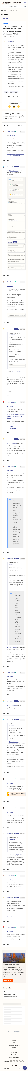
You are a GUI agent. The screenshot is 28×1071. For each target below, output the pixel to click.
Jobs (14, 1050)
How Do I (5, 18)
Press (14, 1047)
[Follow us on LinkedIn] (14, 1061)
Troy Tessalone (11, 131)
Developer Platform (14, 1045)
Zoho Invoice (13, 92)
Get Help (3, 10)
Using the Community (9, 994)
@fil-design (12, 135)
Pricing (14, 1040)
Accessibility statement (19, 1035)
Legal (16, 1068)
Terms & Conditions (8, 1035)
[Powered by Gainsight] (14, 1032)
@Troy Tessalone (13, 171)
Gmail (6, 92)
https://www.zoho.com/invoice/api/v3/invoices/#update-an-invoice (16, 416)
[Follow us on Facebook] (11, 1061)
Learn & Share (13, 10)
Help (14, 1042)
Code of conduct (8, 991)
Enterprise (14, 1052)
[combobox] (14, 6)
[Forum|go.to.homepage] (11, 3)
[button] (24, 2)
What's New (4, 14)
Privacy (21, 1068)
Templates (14, 1055)
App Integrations (14, 1057)
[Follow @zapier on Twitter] (20, 1061)
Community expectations (10, 996)
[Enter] (2, 6)
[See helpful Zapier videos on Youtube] (22, 1061)
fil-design (10, 41)
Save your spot (8, 980)
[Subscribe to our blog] (17, 1061)
